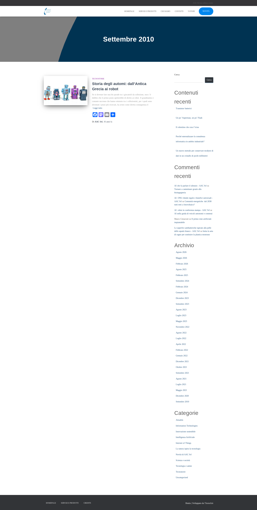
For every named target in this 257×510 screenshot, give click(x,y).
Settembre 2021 (182, 373)
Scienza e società (183, 460)
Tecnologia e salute (184, 466)
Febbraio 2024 (182, 287)
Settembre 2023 (182, 304)
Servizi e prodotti (147, 11)
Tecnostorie (98, 79)
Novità (206, 11)
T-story (191, 11)
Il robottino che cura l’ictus (187, 127)
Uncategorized (182, 477)
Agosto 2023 (181, 310)
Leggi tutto (97, 108)
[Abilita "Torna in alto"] (251, 504)
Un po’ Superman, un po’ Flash (189, 118)
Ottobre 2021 (181, 367)
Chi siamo (165, 11)
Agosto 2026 (181, 252)
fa (108, 122)
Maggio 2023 (181, 321)
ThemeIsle (208, 503)
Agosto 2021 (181, 379)
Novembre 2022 (182, 327)
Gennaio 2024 (182, 292)
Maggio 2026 (181, 258)
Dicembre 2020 (182, 396)
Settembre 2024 (182, 281)
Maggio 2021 (181, 390)
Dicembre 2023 (182, 298)
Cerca (177, 75)
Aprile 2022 (181, 344)
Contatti (179, 11)
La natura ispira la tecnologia (188, 449)
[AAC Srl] (47, 11)
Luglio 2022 (181, 338)
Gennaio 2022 (182, 356)
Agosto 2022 (181, 333)
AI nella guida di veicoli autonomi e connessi (193, 213)
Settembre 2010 (182, 402)
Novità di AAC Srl (184, 454)
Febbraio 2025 (182, 275)
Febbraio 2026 (182, 264)
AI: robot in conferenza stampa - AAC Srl (192, 210)
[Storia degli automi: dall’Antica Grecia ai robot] (66, 90)
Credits (87, 503)
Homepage (129, 11)
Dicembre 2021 (182, 361)
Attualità (179, 420)
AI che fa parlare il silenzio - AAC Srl (190, 186)
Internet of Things (183, 443)
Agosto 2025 (181, 269)
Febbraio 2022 (182, 350)
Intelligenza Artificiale (185, 437)
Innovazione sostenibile (185, 431)
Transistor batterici (184, 108)
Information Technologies (187, 426)
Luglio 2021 (181, 384)
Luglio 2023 (181, 315)
